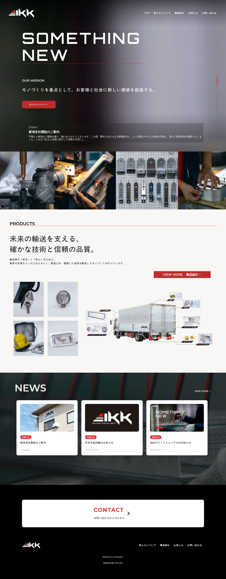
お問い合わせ (209, 13)
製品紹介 (180, 13)
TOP (147, 13)
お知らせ (193, 13)
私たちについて (162, 13)
